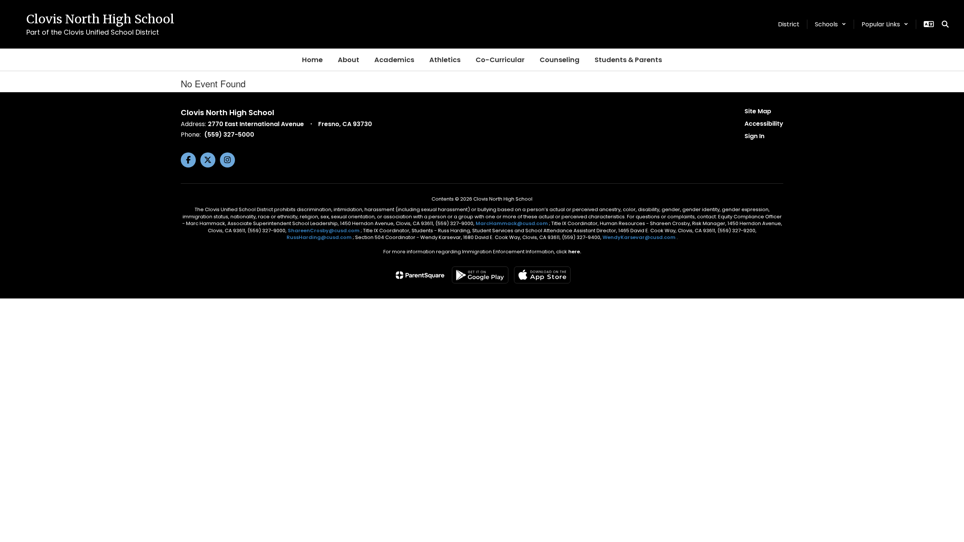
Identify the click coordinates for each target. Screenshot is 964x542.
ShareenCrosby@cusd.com (324, 230)
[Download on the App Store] (542, 274)
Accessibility (763, 123)
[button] (830, 24)
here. (574, 251)
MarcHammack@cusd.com (512, 223)
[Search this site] (945, 24)
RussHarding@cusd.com (319, 237)
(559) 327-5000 (229, 134)
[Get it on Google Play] (480, 274)
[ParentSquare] (420, 275)
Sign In (754, 136)
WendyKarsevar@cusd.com (639, 237)
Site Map (757, 111)
